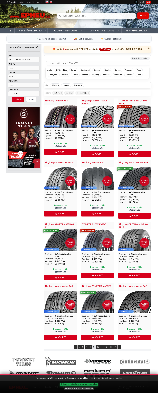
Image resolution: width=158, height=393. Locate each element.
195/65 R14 (59, 195)
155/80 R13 (133, 135)
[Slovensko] (51, 1)
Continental (85, 70)
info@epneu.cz (35, 2)
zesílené (66, 85)
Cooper (97, 70)
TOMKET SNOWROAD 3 (94, 224)
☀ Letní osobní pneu (64, 130)
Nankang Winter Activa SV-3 (133, 286)
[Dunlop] (23, 373)
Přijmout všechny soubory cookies (79, 384)
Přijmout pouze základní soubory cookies (79, 389)
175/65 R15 (59, 259)
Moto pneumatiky (136, 30)
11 (102, 347)
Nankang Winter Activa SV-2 (59, 286)
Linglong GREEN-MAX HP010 (59, 162)
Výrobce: (13, 89)
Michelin (129, 75)
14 (115, 347)
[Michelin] (60, 362)
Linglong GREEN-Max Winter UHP (133, 225)
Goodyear (53, 75)
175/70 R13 (59, 318)
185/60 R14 (133, 197)
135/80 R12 (96, 195)
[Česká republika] (47, 1)
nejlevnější (58, 93)
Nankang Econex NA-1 (93, 162)
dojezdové (78, 85)
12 (106, 347)
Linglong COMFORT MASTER (96, 286)
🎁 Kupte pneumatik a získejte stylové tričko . (97, 49)
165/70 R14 (133, 318)
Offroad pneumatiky (102, 30)
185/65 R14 (96, 135)
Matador (106, 75)
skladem (55, 85)
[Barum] (60, 373)
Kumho (85, 75)
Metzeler (118, 75)
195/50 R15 (133, 257)
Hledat (18, 99)
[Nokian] (97, 373)
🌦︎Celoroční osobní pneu (100, 131)
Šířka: (12, 64)
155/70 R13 (96, 257)
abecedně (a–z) (83, 93)
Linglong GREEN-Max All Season (94, 102)
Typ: (11, 55)
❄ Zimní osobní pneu (101, 254)
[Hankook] (97, 362)
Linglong (95, 75)
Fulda (139, 70)
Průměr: (13, 81)
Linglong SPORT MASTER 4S (133, 162)
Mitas (139, 75)
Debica (107, 70)
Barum (73, 70)
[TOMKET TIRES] (24, 137)
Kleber (75, 75)
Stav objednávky (15, 2)
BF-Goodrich (61, 70)
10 (98, 347)
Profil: (12, 72)
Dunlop (118, 70)
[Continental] (134, 362)
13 (111, 347)
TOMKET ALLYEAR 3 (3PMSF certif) (133, 102)
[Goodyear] (134, 373)
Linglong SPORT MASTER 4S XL (59, 225)
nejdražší (69, 93)
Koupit (61, 152)
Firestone (128, 70)
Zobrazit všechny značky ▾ (140, 58)
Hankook (64, 75)
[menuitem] (11, 30)
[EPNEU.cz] (30, 16)
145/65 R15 (59, 133)
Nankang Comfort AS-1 (56, 100)
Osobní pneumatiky (30, 30)
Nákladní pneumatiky (64, 30)
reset (32, 99)
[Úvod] (11, 30)
